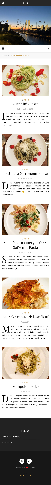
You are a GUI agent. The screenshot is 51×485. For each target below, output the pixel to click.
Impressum (7, 442)
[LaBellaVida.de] (25, 25)
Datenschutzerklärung (11, 436)
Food (26, 100)
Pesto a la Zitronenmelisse (25, 173)
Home (4, 55)
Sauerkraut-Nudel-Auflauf (25, 316)
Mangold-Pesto (25, 386)
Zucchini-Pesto (26, 103)
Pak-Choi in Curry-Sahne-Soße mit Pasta (25, 245)
